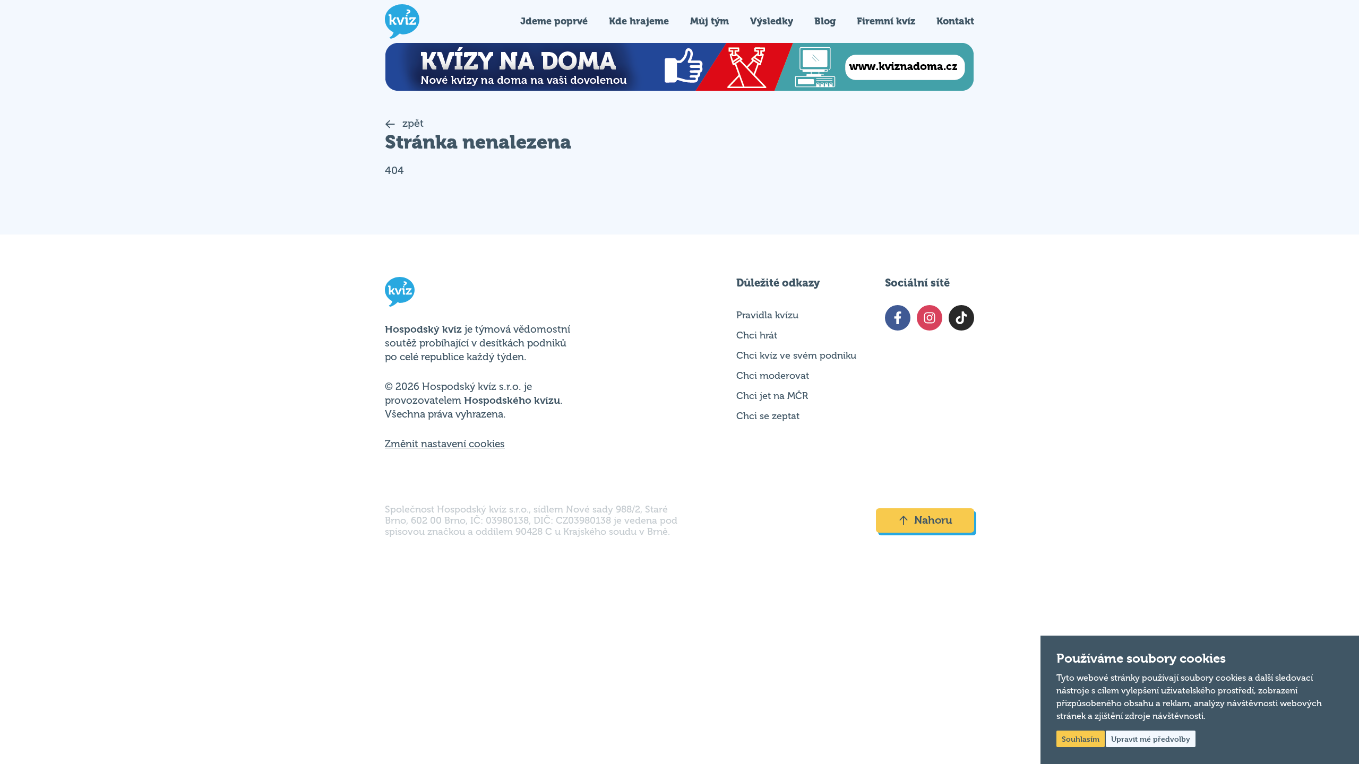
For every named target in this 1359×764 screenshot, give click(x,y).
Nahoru (933, 520)
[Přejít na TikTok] (961, 318)
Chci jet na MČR (772, 395)
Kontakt (955, 21)
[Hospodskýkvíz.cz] (402, 21)
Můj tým (709, 21)
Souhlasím (1080, 738)
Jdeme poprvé (554, 21)
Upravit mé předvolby (1150, 738)
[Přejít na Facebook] (897, 318)
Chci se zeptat (767, 416)
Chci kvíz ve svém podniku (796, 355)
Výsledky (771, 21)
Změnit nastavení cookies (445, 444)
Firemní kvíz (886, 21)
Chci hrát (756, 335)
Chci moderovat (772, 375)
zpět (412, 123)
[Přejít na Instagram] (929, 318)
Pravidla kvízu (767, 315)
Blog (825, 21)
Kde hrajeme (639, 21)
